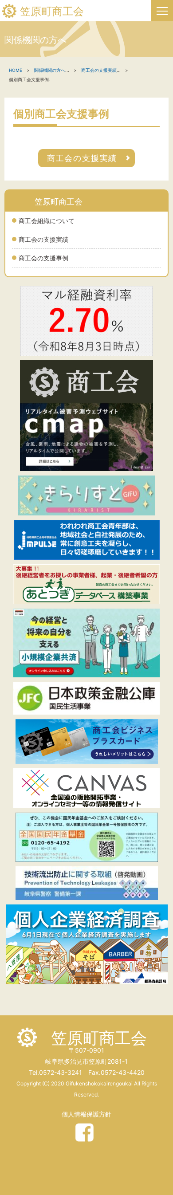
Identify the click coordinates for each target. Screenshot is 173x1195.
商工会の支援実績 (43, 239)
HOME (15, 70)
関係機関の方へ (49, 70)
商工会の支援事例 (43, 258)
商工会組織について (47, 220)
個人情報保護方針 (86, 1114)
